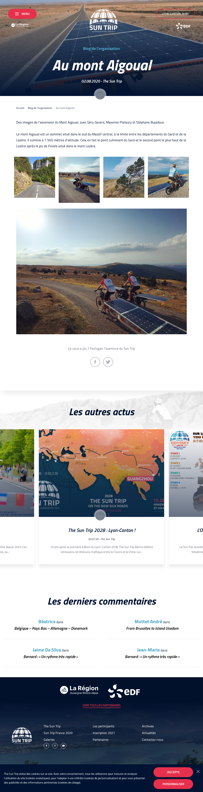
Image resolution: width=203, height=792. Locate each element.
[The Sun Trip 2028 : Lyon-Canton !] (101, 473)
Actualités (149, 732)
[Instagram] (55, 745)
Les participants (103, 726)
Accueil (20, 108)
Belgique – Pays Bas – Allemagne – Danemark (50, 628)
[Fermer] (198, 771)
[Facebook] (46, 745)
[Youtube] (63, 745)
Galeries (49, 739)
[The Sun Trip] (101, 19)
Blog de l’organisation (101, 48)
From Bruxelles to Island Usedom (152, 628)
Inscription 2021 (104, 732)
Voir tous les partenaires (102, 705)
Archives (148, 726)
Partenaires (100, 739)
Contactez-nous (152, 739)
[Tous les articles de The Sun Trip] (100, 94)
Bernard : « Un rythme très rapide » (50, 656)
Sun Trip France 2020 (58, 732)
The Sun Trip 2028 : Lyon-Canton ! (101, 530)
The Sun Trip (112, 81)
